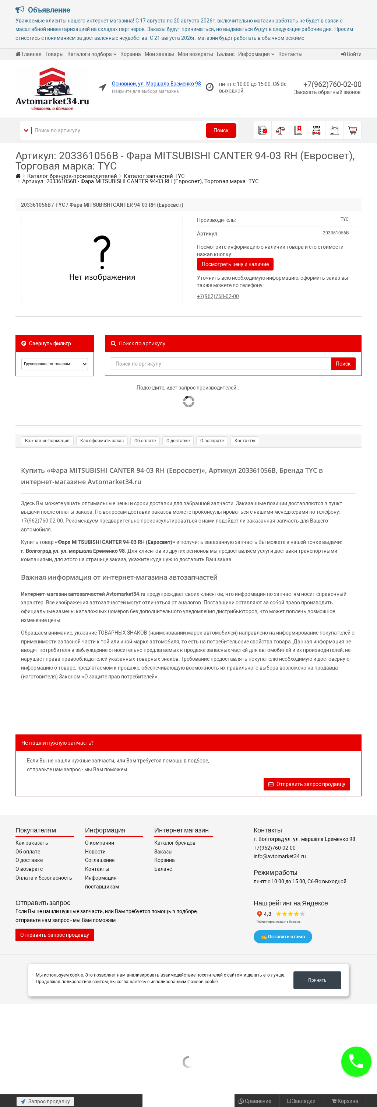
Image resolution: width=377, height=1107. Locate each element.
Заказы (163, 852)
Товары (54, 54)
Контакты (290, 54)
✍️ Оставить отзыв (283, 936)
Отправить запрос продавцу (310, 784)
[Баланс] (334, 130)
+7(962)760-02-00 (332, 84)
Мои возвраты (195, 54)
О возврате (212, 440)
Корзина (130, 54)
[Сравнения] (281, 130)
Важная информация (47, 440)
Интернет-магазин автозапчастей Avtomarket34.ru (83, 594)
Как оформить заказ (102, 440)
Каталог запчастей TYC (154, 176)
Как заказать (31, 843)
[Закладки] (298, 130)
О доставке (178, 440)
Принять (317, 980)
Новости (95, 852)
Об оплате (145, 440)
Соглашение (99, 860)
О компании (99, 843)
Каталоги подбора (89, 54)
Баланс (226, 54)
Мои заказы (159, 54)
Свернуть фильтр (49, 343)
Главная (32, 54)
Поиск (221, 130)
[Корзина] (352, 130)
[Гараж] (316, 130)
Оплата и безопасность (43, 878)
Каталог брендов (174, 843)
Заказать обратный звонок (327, 92)
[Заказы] (263, 130)
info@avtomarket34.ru (280, 856)
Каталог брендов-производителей (72, 176)
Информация (254, 54)
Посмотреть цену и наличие (235, 264)
